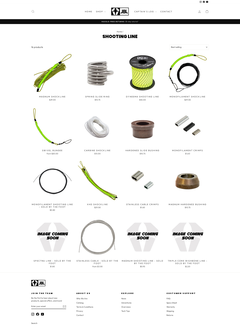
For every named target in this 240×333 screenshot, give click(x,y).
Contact (166, 11)
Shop (100, 11)
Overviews (126, 307)
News (123, 298)
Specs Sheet (171, 303)
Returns (169, 315)
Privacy (79, 311)
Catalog (80, 303)
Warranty (170, 307)
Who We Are (82, 298)
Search (34, 323)
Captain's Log (144, 11)
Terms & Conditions (84, 307)
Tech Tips (125, 311)
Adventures (126, 303)
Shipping (170, 311)
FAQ (168, 298)
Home (88, 11)
